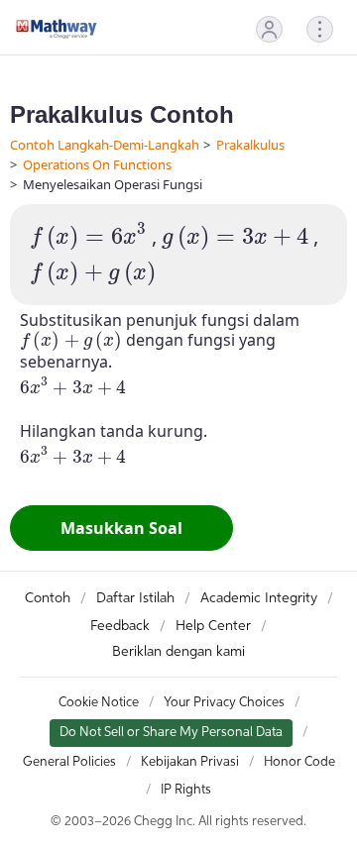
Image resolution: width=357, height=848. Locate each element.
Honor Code (299, 762)
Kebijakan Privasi (190, 762)
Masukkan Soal (121, 528)
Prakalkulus (250, 145)
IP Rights (186, 790)
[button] (269, 29)
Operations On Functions (97, 164)
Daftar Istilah (135, 598)
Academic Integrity (258, 598)
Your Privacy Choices (224, 702)
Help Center (213, 626)
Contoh (47, 598)
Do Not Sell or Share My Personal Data (171, 732)
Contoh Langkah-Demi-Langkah (104, 145)
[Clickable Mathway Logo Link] (56, 29)
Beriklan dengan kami (178, 652)
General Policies (69, 762)
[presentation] (88, 237)
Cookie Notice (99, 702)
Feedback (120, 626)
